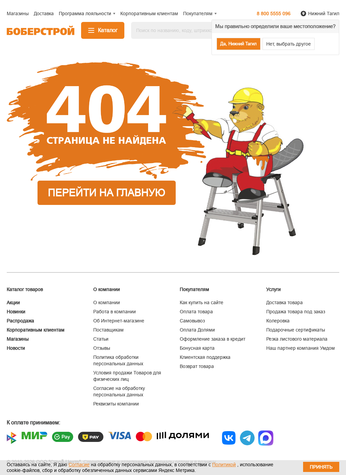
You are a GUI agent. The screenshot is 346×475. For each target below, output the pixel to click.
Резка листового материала (296, 339)
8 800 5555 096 (274, 13)
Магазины (18, 339)
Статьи (100, 339)
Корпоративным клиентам (36, 330)
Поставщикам (108, 330)
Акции (13, 302)
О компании (106, 302)
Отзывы (101, 348)
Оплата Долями (197, 330)
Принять (321, 467)
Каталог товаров (25, 289)
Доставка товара (284, 302)
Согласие (79, 464)
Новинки (16, 311)
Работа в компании (114, 311)
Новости (16, 348)
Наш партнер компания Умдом (300, 348)
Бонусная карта (197, 348)
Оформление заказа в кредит (212, 339)
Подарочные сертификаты (295, 330)
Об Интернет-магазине (118, 320)
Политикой (224, 464)
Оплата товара (196, 311)
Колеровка (278, 320)
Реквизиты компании (116, 403)
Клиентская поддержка (205, 357)
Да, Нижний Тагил (238, 43)
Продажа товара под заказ (295, 311)
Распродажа (20, 320)
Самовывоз (192, 320)
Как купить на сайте (201, 302)
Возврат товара (197, 366)
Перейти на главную (106, 192)
